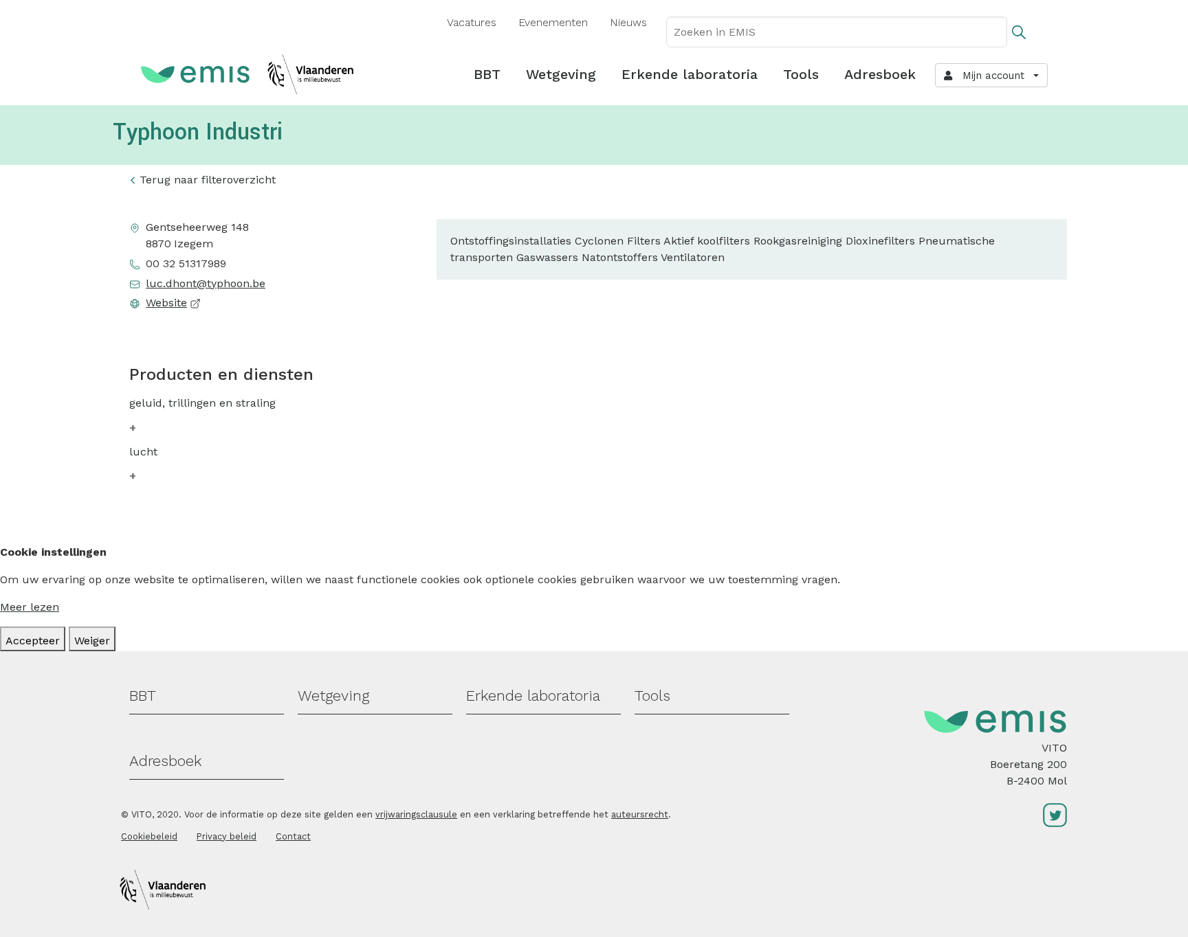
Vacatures (471, 22)
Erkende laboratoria (690, 74)
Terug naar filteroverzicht (208, 179)
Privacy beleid (226, 836)
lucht (143, 451)
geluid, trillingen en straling (202, 402)
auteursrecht (639, 814)
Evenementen (553, 22)
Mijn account (990, 75)
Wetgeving (561, 74)
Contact (293, 836)
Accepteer (33, 640)
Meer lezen (29, 606)
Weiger (92, 640)
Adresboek (880, 74)
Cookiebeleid (149, 836)
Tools (801, 74)
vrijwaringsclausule (416, 814)
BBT (487, 74)
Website (166, 302)
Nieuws (628, 22)
